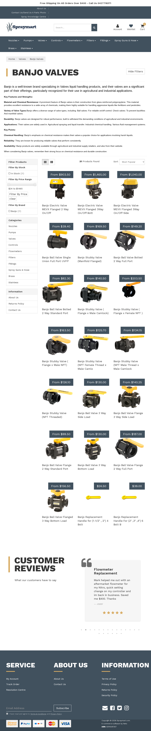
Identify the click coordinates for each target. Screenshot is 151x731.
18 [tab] (112, 633)
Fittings (104, 40)
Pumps (28, 40)
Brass (11, 48)
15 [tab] (99, 633)
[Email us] (105, 707)
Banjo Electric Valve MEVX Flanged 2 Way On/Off (55, 209)
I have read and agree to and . (35, 714)
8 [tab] (112, 629)
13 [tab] (134, 629)
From (60, 174)
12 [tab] (130, 629)
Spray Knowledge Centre (34, 16)
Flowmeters (74, 40)
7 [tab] (107, 629)
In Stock (17, 173)
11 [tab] (125, 629)
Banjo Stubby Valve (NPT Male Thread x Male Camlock (126, 365)
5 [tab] (99, 629)
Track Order (12, 684)
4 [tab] (94, 629)
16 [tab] (103, 633)
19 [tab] (116, 633)
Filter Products (18, 162)
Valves (42, 40)
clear (12, 198)
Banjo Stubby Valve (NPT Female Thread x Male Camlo (92, 365)
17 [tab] (107, 633)
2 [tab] (85, 629)
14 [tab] (138, 629)
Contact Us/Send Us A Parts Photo (29, 12)
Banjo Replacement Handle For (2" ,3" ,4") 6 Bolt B (128, 520)
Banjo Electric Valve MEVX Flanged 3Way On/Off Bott (90, 209)
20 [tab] (121, 633)
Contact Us (14, 310)
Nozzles (13, 40)
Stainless (26, 48)
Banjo (16, 211)
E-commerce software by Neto (114, 724)
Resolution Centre (16, 690)
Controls (56, 40)
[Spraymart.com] (21, 27)
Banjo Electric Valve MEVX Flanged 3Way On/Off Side (126, 209)
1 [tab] (81, 629)
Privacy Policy (109, 684)
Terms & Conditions (38, 714)
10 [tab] (121, 629)
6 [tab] (103, 629)
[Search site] (94, 27)
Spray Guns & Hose (126, 40)
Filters (91, 40)
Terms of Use (109, 679)
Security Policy (109, 695)
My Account (12, 679)
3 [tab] (90, 629)
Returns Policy (16, 303)
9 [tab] (116, 629)
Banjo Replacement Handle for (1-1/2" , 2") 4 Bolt (93, 520)
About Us (42, 8)
